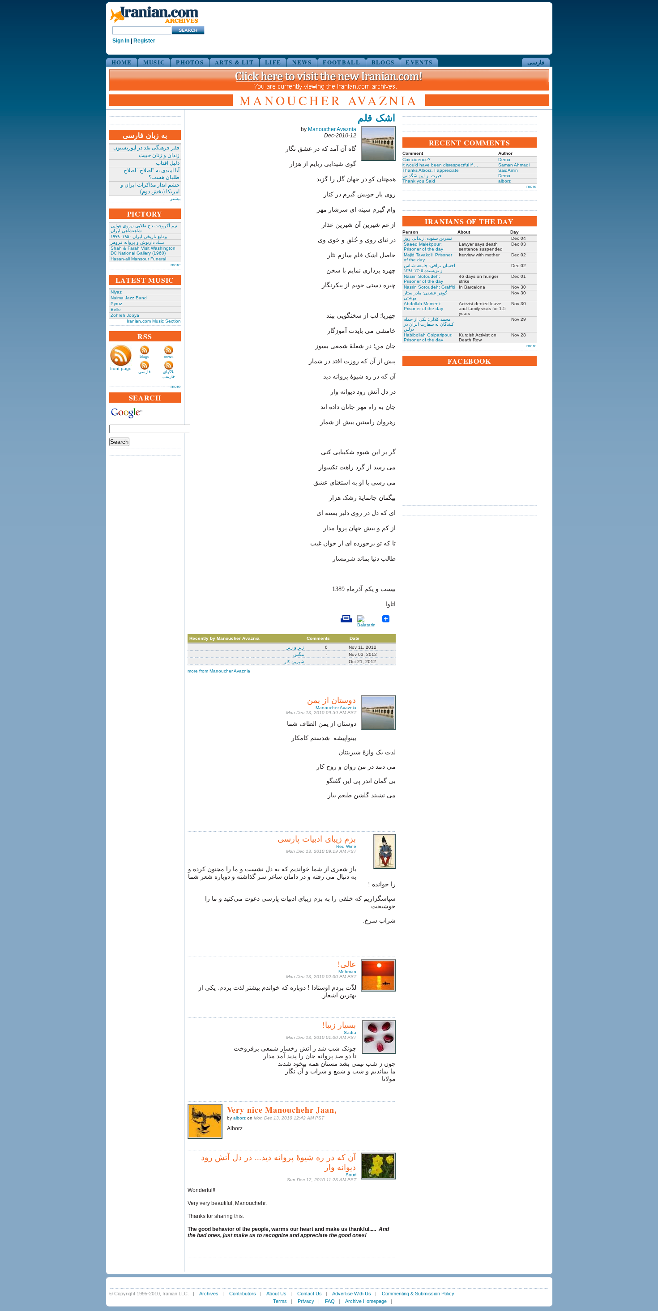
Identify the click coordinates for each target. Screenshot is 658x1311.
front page (121, 368)
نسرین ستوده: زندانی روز (428, 238)
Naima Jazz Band (129, 297)
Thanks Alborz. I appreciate (430, 170)
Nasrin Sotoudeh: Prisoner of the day (423, 279)
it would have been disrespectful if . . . (441, 164)
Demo (504, 159)
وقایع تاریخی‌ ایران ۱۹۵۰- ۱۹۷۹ (139, 236)
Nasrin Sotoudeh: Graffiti (429, 287)
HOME (121, 62)
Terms (280, 1301)
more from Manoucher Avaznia (219, 670)
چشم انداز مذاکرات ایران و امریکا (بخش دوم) (149, 188)
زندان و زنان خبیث (159, 155)
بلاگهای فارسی (168, 374)
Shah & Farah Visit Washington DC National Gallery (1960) (143, 250)
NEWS (302, 62)
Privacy (306, 1301)
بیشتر (175, 198)
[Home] (154, 23)
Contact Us (309, 1293)
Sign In (120, 41)
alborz (239, 1117)
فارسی (535, 62)
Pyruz (116, 303)
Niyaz (116, 291)
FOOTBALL (341, 62)
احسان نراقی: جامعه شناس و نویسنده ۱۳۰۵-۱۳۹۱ (429, 268)
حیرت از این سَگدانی (422, 175)
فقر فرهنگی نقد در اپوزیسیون (146, 148)
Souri (351, 1174)
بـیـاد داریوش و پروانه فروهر (137, 242)
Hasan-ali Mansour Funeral (138, 258)
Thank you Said (418, 181)
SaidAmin (508, 170)
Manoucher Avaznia (332, 129)
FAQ (330, 1301)
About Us (276, 1293)
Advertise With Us (351, 1293)
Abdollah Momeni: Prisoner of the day (423, 306)
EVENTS (419, 62)
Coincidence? (416, 159)
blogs (145, 356)
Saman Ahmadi (514, 164)
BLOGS (383, 62)
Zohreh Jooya (125, 315)
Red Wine (346, 846)
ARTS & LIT (234, 62)
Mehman (347, 971)
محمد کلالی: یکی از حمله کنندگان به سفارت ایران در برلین (429, 324)
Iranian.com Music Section (154, 321)
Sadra (350, 1032)
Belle (116, 309)
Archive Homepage (366, 1301)
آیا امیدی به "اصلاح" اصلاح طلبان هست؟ (151, 173)
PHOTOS (190, 62)
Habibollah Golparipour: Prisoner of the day (428, 337)
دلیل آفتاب (167, 163)
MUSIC (154, 62)
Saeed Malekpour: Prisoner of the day (423, 246)
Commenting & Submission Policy (418, 1293)
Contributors (242, 1293)
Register (144, 41)
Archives (208, 1293)
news (169, 356)
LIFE (273, 62)
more (176, 264)
